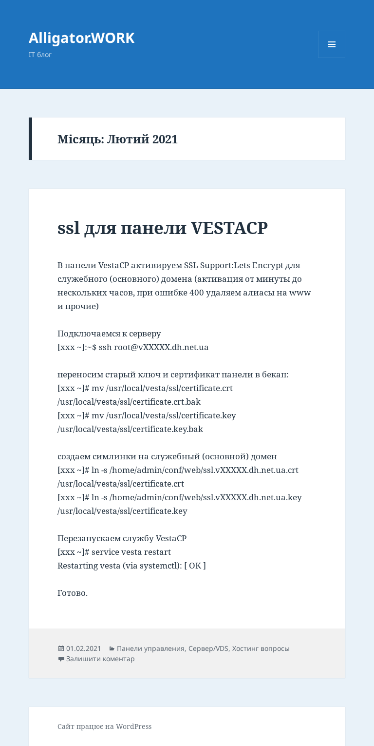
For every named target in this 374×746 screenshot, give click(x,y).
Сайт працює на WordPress (104, 726)
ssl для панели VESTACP (162, 227)
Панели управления (151, 648)
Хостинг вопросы (261, 648)
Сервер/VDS (208, 648)
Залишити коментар (100, 658)
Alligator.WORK (81, 37)
